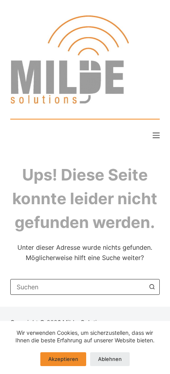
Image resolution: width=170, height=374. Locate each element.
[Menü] (156, 135)
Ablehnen (110, 359)
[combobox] (77, 287)
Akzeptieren (63, 359)
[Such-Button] (151, 286)
